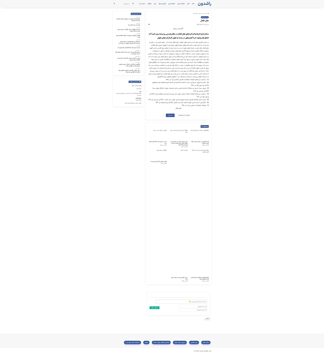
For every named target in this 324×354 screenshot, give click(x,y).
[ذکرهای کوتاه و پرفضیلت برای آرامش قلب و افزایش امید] (199, 212)
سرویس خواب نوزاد (179, 342)
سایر (155, 4)
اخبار (188, 4)
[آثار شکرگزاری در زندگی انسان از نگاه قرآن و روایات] (199, 135)
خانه (193, 4)
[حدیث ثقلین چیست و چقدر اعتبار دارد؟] (178, 212)
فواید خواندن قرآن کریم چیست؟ (158, 161)
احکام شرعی (171, 4)
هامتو (146, 342)
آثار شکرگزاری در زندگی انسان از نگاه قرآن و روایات (200, 142)
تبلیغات (149, 4)
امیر (140, 91)
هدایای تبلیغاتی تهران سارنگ (161, 342)
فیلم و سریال (162, 4)
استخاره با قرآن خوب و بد (132, 342)
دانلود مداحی (181, 4)
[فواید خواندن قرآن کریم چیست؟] (157, 154)
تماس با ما (142, 4)
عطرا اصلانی (138, 98)
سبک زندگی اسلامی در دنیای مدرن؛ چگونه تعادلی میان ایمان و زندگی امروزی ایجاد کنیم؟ (179, 143)
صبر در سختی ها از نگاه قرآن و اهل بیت (158, 142)
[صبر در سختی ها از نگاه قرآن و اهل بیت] (157, 135)
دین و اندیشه (201, 13)
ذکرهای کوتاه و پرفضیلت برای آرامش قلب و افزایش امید (200, 278)
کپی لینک (170, 115)
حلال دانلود (206, 342)
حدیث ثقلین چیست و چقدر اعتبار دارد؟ (179, 278)
